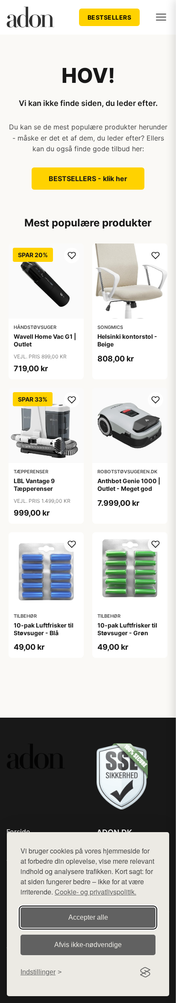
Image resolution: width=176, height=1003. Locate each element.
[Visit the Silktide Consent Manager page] (145, 972)
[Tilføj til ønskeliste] (71, 255)
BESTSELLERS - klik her (88, 178)
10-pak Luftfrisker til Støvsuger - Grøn (127, 629)
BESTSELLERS (110, 17)
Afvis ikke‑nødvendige (88, 944)
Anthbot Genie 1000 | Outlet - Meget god (128, 484)
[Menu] (161, 17)
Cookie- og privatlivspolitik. (95, 892)
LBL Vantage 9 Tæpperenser (34, 484)
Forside (18, 831)
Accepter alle (88, 917)
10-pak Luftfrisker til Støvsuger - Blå (43, 629)
